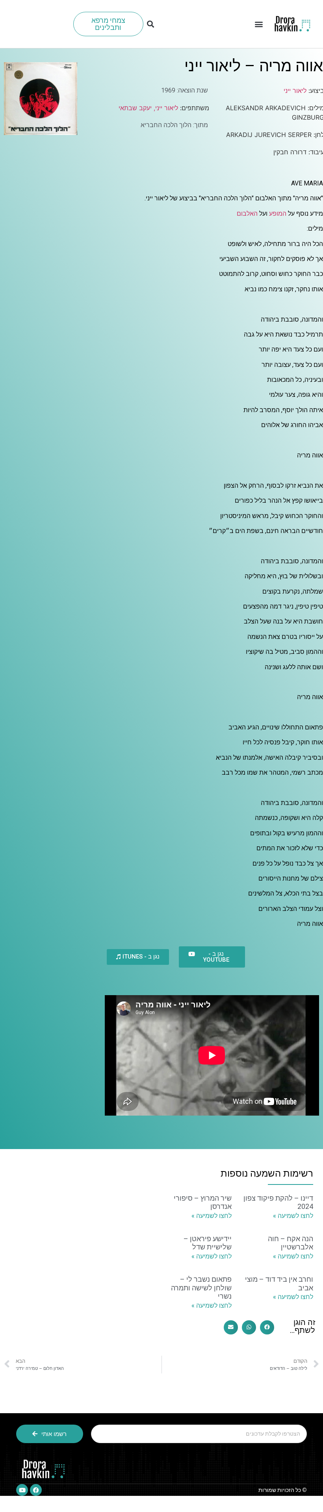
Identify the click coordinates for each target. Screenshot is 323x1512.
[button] (258, 24)
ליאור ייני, (165, 108)
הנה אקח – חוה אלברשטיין (290, 1242)
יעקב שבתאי (135, 108)
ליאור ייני (295, 90)
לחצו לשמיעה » (293, 1216)
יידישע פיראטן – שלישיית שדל (208, 1242)
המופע (277, 213)
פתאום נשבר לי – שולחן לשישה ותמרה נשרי (201, 1287)
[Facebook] (36, 1490)
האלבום (247, 213)
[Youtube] (22, 1490)
